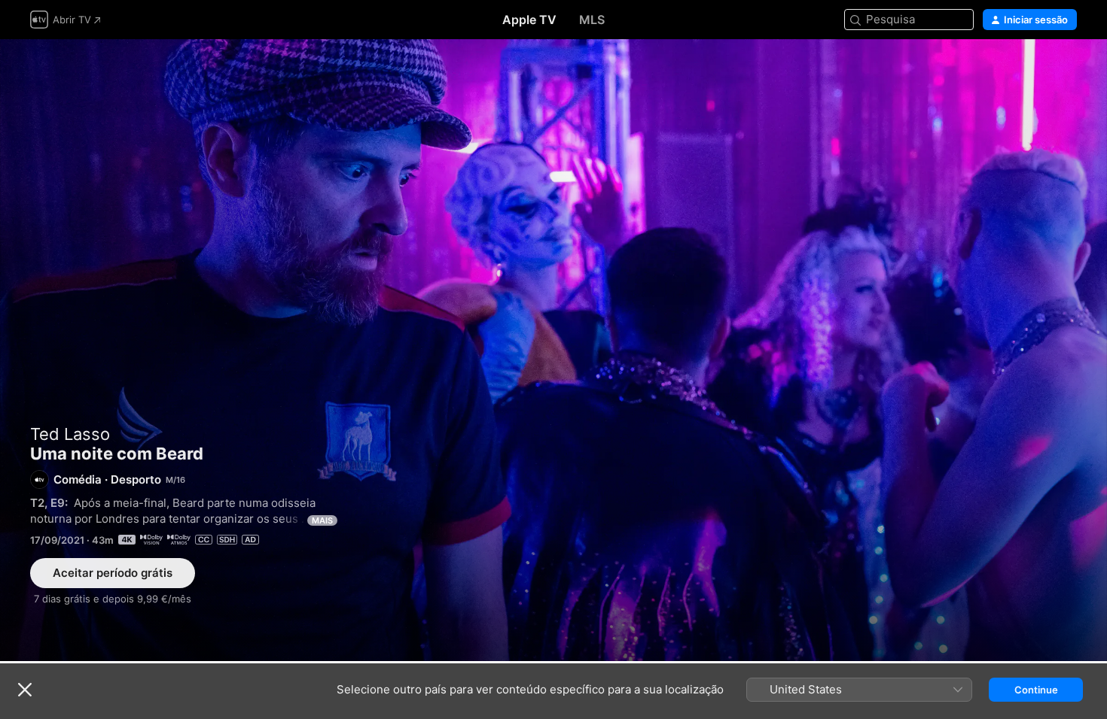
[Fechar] (25, 689)
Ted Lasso (70, 434)
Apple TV (529, 19)
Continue (1036, 690)
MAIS (322, 520)
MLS (592, 19)
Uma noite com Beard (553, 350)
